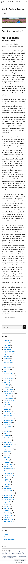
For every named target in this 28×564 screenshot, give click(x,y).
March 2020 (7, 438)
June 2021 (7, 404)
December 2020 (8, 418)
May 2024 (7, 371)
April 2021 (7, 409)
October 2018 (8, 473)
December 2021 (8, 398)
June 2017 (7, 506)
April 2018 (7, 486)
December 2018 (8, 468)
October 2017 (8, 497)
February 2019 (8, 464)
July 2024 (6, 369)
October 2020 (8, 422)
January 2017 (8, 517)
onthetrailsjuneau (9, 317)
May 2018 (7, 484)
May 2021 (7, 407)
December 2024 (8, 365)
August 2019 (7, 451)
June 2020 (7, 431)
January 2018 (8, 491)
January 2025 (8, 363)
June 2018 (7, 482)
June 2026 (7, 343)
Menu (4, 13)
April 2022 (7, 396)
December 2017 (8, 493)
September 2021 (9, 400)
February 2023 (8, 389)
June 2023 (7, 380)
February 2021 (8, 413)
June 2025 (7, 356)
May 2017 (6, 508)
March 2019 (7, 462)
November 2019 (8, 444)
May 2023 (7, 382)
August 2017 (7, 502)
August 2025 (8, 354)
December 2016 (8, 519)
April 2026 (7, 347)
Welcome (6, 537)
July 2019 (6, 453)
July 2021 (6, 402)
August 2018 (7, 477)
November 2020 (9, 420)
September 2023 (9, 378)
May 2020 (7, 433)
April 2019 (7, 460)
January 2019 (8, 466)
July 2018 (6, 480)
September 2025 (9, 351)
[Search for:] (12, 327)
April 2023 (7, 385)
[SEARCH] (24, 327)
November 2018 (8, 471)
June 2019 (7, 455)
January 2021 (8, 415)
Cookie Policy (10, 557)
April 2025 (7, 358)
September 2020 (9, 424)
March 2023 (7, 387)
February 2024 (8, 374)
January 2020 (8, 440)
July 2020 (6, 429)
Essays (6, 534)
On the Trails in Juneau (13, 9)
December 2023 (8, 376)
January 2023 (8, 391)
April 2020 (7, 435)
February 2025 (8, 360)
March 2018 (7, 488)
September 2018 (9, 475)
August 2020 (8, 427)
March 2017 (7, 513)
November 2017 (8, 495)
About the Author (9, 539)
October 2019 (8, 446)
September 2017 (9, 499)
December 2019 (8, 442)
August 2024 (8, 367)
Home (4, 546)
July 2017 (6, 504)
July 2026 (7, 340)
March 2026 (7, 349)
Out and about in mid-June (10, 39)
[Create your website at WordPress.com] (14, 2)
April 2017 (7, 510)
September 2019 (9, 449)
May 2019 (7, 457)
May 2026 (7, 345)
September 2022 (9, 393)
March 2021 (7, 411)
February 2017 (8, 515)
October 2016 (8, 521)
